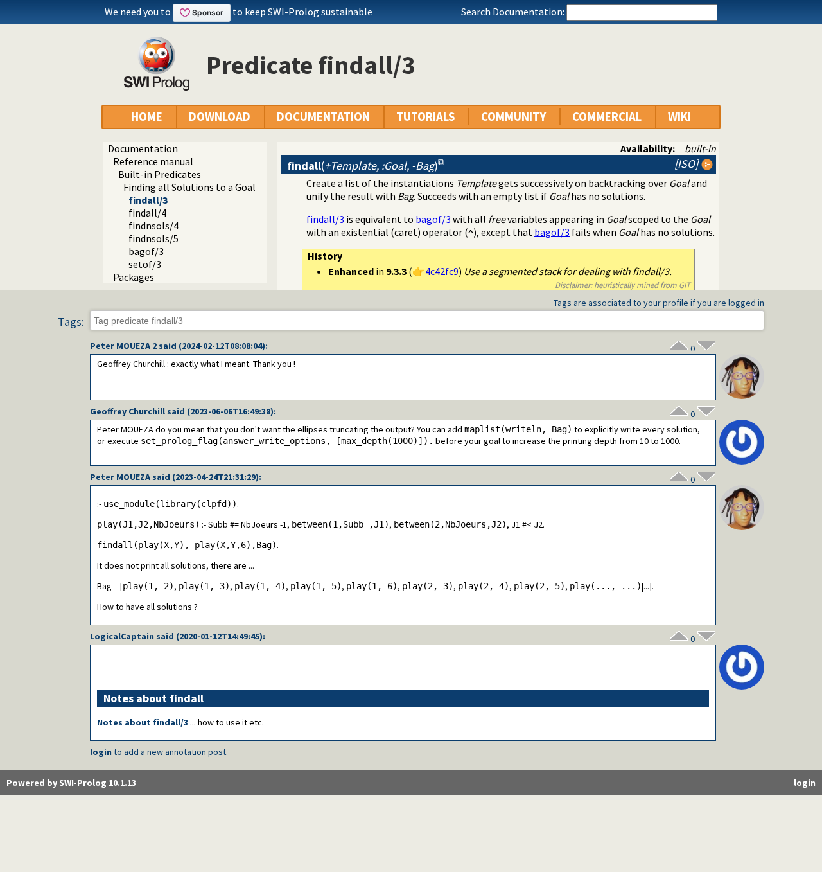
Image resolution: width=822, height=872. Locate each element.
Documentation (143, 148)
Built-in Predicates (159, 174)
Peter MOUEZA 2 (123, 345)
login (101, 752)
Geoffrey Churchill (127, 411)
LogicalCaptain (122, 636)
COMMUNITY (513, 116)
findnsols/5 (153, 238)
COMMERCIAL (607, 116)
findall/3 (148, 199)
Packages (133, 277)
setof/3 (144, 264)
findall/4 (147, 212)
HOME (146, 116)
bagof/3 (146, 251)
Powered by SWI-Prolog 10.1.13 (71, 782)
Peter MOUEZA (120, 477)
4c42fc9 (442, 271)
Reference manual (153, 161)
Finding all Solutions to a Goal (189, 187)
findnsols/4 (153, 225)
